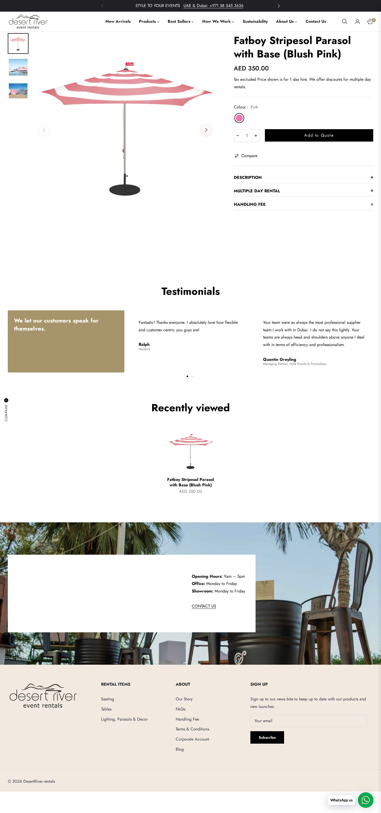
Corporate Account (192, 739)
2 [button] (192, 376)
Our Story (184, 699)
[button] (278, 6)
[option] (125, 126)
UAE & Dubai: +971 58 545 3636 (213, 6)
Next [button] (206, 130)
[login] (357, 21)
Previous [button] (44, 130)
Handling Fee (187, 719)
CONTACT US (204, 606)
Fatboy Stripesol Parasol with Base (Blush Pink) (190, 482)
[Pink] (239, 118)
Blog (180, 749)
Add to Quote (319, 135)
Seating (107, 699)
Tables (106, 709)
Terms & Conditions (192, 729)
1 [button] (187, 376)
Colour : (246, 107)
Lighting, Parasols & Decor (124, 719)
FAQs (180, 709)
